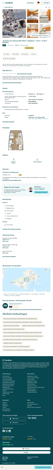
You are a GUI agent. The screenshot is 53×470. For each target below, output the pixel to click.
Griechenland (6, 409)
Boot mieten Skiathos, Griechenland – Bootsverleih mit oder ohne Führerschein (22, 322)
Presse (4, 390)
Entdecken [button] (30, 3)
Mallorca (4, 404)
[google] (30, 436)
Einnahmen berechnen (8, 382)
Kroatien (4, 402)
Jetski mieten (31, 384)
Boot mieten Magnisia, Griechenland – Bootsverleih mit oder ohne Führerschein (22, 332)
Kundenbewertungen (7, 389)
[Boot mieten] (7, 3)
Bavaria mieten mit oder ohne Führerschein (14, 329)
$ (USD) (26, 452)
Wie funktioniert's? (32, 404)
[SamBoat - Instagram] (6, 431)
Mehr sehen (5, 241)
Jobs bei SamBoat (7, 377)
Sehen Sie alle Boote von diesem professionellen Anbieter (25, 309)
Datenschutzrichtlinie (32, 457)
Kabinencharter (31, 389)
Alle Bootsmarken (32, 392)
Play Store (15, 422)
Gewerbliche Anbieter (8, 384)
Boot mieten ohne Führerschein (36, 387)
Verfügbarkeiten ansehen (43, 467)
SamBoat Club (29, 48)
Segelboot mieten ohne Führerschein (12, 343)
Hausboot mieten (32, 385)
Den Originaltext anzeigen (24, 73)
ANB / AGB (5, 458)
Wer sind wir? (6, 376)
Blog (3, 395)
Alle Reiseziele (6, 410)
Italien (4, 407)
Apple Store (15, 418)
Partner (29, 458)
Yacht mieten (31, 379)
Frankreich (5, 405)
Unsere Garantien (7, 379)
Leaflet (48, 291)
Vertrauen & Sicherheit (8, 381)
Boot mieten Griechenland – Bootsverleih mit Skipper (16, 346)
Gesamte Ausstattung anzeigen (12, 229)
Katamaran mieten (32, 382)
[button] (4, 269)
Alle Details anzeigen (8, 121)
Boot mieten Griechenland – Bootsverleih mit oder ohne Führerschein (20, 318)
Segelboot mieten (32, 381)
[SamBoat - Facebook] (3, 431)
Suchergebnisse (8, 7)
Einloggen (46, 2)
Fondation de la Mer (7, 392)
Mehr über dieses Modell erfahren (37, 118)
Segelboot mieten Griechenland (11, 325)
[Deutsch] (38, 3)
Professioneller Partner (15, 303)
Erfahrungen (5, 393)
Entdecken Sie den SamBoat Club (12, 180)
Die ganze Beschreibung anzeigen (12, 82)
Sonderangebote (31, 390)
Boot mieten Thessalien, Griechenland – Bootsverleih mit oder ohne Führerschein (23, 336)
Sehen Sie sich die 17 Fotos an (40, 35)
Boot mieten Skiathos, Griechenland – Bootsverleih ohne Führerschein (20, 339)
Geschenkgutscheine (8, 385)
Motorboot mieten (32, 376)
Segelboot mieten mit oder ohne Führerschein (33, 325)
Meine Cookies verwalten (34, 407)
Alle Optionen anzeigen (9, 256)
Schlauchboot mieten (33, 377)
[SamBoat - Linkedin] (9, 431)
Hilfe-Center (30, 402)
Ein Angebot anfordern (41, 192)
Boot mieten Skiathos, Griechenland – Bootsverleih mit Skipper (19, 350)
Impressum (5, 457)
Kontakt (29, 405)
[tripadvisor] (6, 442)
